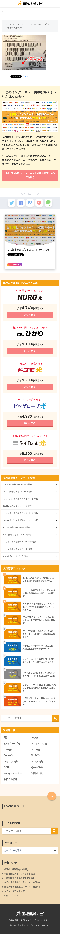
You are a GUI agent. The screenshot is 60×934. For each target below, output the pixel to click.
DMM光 (8, 749)
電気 (6, 737)
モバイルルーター (13, 773)
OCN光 (7, 767)
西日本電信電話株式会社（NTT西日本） (22, 887)
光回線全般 (37, 773)
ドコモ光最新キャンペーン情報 (17, 491)
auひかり (36, 737)
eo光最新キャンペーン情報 (15, 556)
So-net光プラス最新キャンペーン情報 (20, 520)
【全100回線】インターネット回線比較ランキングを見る (30, 175)
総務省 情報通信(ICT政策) (16, 869)
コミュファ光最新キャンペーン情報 (19, 542)
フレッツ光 (37, 761)
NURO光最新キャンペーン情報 (17, 506)
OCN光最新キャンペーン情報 (16, 527)
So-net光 (8, 755)
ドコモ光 (35, 749)
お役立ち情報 (11, 779)
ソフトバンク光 (39, 743)
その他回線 (37, 767)
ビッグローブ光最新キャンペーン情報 (20, 513)
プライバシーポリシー (42, 920)
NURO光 (35, 755)
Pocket (26, 76)
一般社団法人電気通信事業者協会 (19, 878)
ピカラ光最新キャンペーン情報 (17, 549)
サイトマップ (25, 920)
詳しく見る (30, 315)
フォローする (15, 265)
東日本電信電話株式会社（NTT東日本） (22, 882)
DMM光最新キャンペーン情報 (17, 534)
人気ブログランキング (14, 891)
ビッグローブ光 (12, 743)
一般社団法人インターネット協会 (19, 874)
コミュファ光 (11, 761)
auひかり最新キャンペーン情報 (17, 484)
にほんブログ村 (11, 895)
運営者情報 (13, 920)
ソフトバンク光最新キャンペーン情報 (20, 499)
